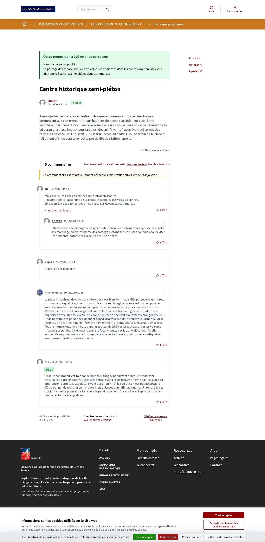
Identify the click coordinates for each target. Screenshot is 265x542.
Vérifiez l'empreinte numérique (155, 418)
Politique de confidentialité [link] (224, 537)
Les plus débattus (159, 164)
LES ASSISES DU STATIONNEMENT (116, 24)
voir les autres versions (97, 420)
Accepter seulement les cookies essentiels (224, 524)
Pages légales (219, 458)
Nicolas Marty (53, 292)
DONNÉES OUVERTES (187, 472)
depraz (49, 262)
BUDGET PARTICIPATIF (114, 475)
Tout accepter (223, 515)
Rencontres (181, 465)
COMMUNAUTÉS (109, 482)
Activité (178, 458)
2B (46, 189)
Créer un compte (147, 458)
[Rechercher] (107, 9)
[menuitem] (116, 457)
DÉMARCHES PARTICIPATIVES (61, 24)
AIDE (102, 489)
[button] (57, 210)
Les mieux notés (94, 164)
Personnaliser (191, 537)
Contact (216, 465)
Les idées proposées (168, 24)
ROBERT (52, 101)
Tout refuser (168, 537)
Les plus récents (115, 164)
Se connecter (145, 465)
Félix (48, 362)
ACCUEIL (104, 457)
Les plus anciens (137, 164)
